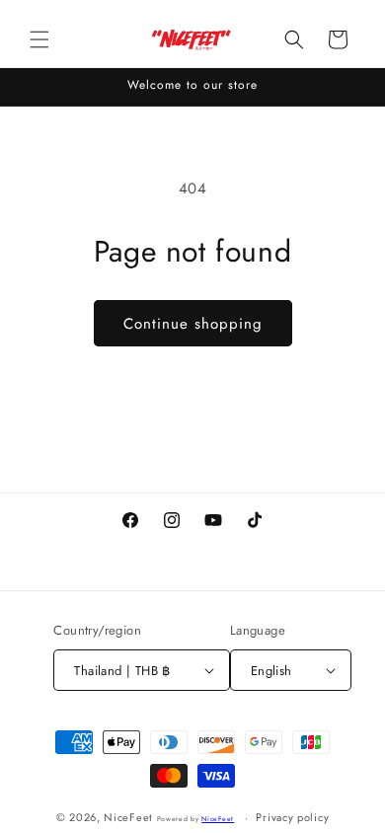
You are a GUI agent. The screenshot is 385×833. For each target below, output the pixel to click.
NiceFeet (128, 817)
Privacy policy (292, 817)
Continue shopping (193, 324)
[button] (39, 39)
